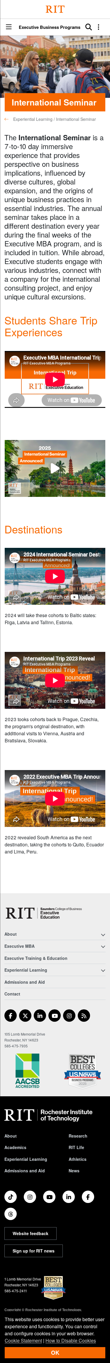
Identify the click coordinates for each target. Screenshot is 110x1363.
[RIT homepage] (48, 1115)
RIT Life (76, 1147)
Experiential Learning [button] (25, 970)
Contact (12, 994)
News (74, 1171)
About (10, 1136)
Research (78, 1136)
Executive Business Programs (49, 27)
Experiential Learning (25, 1159)
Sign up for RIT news (34, 1251)
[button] (9, 27)
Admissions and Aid (24, 982)
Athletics (78, 1159)
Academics (15, 1147)
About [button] (10, 934)
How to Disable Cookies (70, 1340)
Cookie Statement (23, 1340)
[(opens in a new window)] (10, 1015)
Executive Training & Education (35, 958)
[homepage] (8, 119)
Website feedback (30, 1233)
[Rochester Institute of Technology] (55, 9)
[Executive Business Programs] (43, 913)
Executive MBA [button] (19, 946)
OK (55, 1353)
